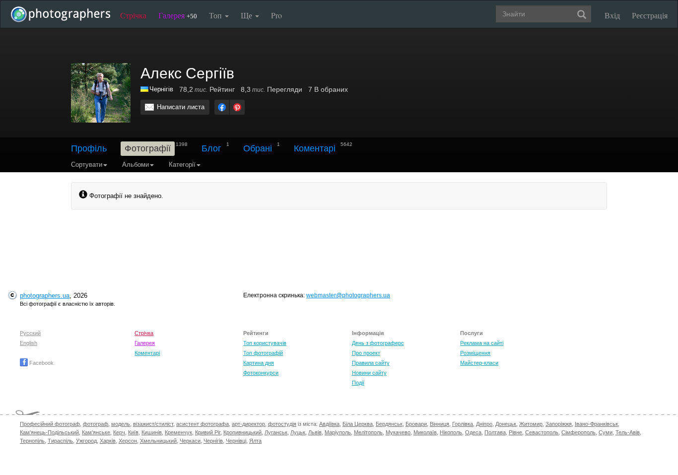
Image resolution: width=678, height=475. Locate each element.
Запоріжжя (558, 424)
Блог (211, 148)
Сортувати (86, 164)
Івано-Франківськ (596, 424)
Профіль (89, 148)
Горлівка (462, 424)
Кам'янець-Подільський (49, 432)
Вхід (612, 15)
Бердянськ (389, 424)
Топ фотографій (263, 353)
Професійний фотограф (50, 424)
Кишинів (151, 432)
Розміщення (475, 353)
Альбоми (135, 164)
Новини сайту (369, 373)
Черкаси (190, 441)
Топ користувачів (264, 343)
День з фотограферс (378, 343)
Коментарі (315, 148)
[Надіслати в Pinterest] (237, 107)
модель (120, 424)
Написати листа (180, 107)
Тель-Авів (627, 432)
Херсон (128, 441)
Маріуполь (338, 432)
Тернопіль (32, 441)
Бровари (416, 424)
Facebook (41, 363)
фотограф (95, 424)
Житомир (530, 424)
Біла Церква (357, 424)
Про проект (366, 353)
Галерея (177, 15)
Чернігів (213, 441)
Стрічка (133, 15)
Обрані (257, 148)
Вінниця (439, 424)
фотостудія (282, 424)
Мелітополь (368, 432)
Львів (315, 432)
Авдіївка (329, 424)
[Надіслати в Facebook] (221, 107)
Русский (30, 333)
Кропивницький (242, 432)
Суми (605, 432)
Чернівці (236, 441)
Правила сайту (371, 363)
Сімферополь (578, 432)
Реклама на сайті (481, 343)
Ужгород (86, 441)
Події (358, 383)
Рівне (515, 432)
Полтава (495, 432)
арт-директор (248, 424)
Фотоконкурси (260, 373)
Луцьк (297, 432)
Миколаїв (425, 432)
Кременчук (178, 432)
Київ (133, 432)
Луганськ (276, 432)
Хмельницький (158, 441)
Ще (247, 15)
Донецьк (505, 424)
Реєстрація (650, 15)
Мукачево (398, 432)
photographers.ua (44, 295)
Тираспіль (60, 441)
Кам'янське (96, 432)
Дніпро (484, 424)
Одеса (473, 432)
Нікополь (451, 432)
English (28, 343)
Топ (216, 15)
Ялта (255, 441)
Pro (276, 15)
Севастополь (541, 432)
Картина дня (258, 363)
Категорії (182, 164)
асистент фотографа (202, 424)
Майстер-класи (479, 363)
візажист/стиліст (153, 424)
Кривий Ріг (207, 432)
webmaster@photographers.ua (348, 295)
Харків (108, 441)
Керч (119, 432)
